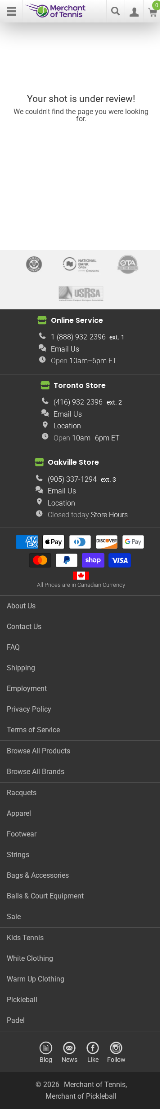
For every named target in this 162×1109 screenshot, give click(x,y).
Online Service (77, 320)
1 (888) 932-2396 (78, 337)
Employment (27, 688)
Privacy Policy (29, 709)
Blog (46, 1059)
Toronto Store (80, 385)
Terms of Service (33, 730)
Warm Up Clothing (35, 979)
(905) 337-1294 (72, 479)
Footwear (21, 834)
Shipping (21, 668)
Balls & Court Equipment (45, 896)
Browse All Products (38, 751)
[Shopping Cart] (152, 14)
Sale (14, 916)
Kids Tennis (25, 937)
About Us (21, 606)
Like (93, 1059)
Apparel (19, 813)
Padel (16, 1020)
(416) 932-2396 (78, 402)
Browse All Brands (35, 771)
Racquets (21, 792)
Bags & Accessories (38, 875)
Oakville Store (73, 462)
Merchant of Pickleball (81, 1096)
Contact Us (24, 626)
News (69, 1059)
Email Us (65, 349)
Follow (116, 1059)
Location (67, 426)
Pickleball (22, 999)
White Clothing (30, 958)
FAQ (13, 647)
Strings (18, 854)
